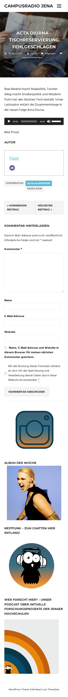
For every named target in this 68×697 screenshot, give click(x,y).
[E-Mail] (12, 168)
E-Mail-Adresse (14, 316)
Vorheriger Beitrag (17, 207)
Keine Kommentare (32, 58)
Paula (34, 54)
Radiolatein (34, 189)
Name (8, 300)
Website (9, 332)
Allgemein (50, 54)
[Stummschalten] (49, 121)
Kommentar (13, 249)
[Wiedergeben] (9, 121)
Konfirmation (14, 183)
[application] (34, 121)
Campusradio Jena (28, 6)
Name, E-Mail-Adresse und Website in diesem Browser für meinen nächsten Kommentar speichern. (31, 353)
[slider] (57, 121)
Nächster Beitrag (45, 207)
